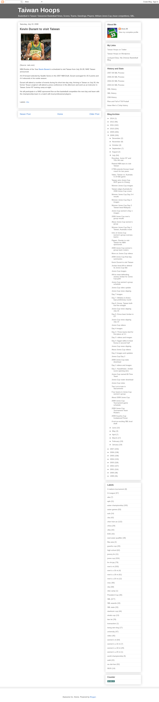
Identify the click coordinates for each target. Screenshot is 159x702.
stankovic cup (112, 611)
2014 (112, 118)
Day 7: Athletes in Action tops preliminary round (121, 299)
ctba (109, 530)
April (114, 435)
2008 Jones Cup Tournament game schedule (120, 403)
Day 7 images (117, 294)
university (111, 632)
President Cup (113, 595)
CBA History (112, 97)
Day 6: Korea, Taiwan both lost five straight (122, 304)
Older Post (94, 114)
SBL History (111, 93)
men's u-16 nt (112, 570)
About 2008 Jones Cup (121, 397)
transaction (111, 623)
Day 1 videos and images (122, 365)
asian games (112, 509)
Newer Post (25, 114)
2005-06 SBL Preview (115, 77)
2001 (112, 469)
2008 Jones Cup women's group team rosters (122, 249)
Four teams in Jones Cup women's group (122, 393)
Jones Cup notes (118, 383)
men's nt (110, 566)
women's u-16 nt (113, 644)
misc (109, 583)
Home (60, 114)
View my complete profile (128, 32)
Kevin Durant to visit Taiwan (122, 262)
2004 (112, 459)
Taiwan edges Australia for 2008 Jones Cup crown (122, 190)
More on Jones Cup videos (122, 253)
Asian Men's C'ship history (117, 105)
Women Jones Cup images (122, 186)
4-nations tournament (115, 489)
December (116, 138)
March (115, 438)
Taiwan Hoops (39, 10)
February (116, 441)
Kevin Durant (44, 69)
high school (111, 550)
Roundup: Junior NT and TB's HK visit (121, 159)
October (115, 145)
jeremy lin (111, 554)
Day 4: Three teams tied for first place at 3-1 (122, 333)
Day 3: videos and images (122, 337)
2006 (112, 452)
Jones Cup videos (119, 325)
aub (108, 513)
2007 (112, 449)
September (116, 148)
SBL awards (112, 603)
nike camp (111, 591)
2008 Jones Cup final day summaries (122, 258)
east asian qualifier (114, 538)
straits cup (111, 615)
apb (108, 501)
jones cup (111, 558)
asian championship (115, 505)
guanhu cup (112, 546)
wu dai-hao (111, 664)
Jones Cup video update (121, 288)
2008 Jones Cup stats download (120, 361)
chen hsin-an (112, 522)
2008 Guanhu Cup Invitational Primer (120, 417)
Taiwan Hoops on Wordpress (118, 54)
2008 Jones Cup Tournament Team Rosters (120, 410)
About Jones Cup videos (121, 350)
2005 (112, 456)
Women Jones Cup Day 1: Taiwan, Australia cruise (122, 228)
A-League (111, 493)
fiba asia (110, 542)
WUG (109, 668)
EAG (109, 534)
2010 (112, 129)
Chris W (124, 29)
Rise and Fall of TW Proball (118, 101)
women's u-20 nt (113, 652)
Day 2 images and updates (122, 353)
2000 (112, 473)
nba (27, 102)
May (114, 431)
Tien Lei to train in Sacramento (119, 387)
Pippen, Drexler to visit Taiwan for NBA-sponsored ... (120, 242)
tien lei (109, 619)
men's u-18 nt (112, 575)
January (115, 445)
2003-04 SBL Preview (115, 85)
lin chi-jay (111, 562)
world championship (115, 656)
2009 (112, 132)
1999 (112, 476)
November (116, 142)
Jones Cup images (119, 271)
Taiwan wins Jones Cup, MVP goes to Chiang (121, 181)
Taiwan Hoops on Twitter (117, 50)
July (114, 155)
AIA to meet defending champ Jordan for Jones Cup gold (122, 277)
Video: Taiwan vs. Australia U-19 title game (122, 176)
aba (108, 497)
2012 (112, 122)
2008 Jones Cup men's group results (121, 217)
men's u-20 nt (112, 579)
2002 (112, 466)
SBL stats (111, 607)
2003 (112, 462)
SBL (109, 599)
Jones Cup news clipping (121, 291)
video (109, 636)
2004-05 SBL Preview (115, 81)
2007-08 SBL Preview (115, 73)
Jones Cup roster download (122, 380)
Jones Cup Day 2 (118, 356)
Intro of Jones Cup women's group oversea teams (122, 235)
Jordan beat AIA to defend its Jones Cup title (122, 267)
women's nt (111, 640)
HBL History (112, 89)
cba (108, 518)
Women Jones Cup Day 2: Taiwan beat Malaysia (122, 206)
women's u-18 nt (113, 648)
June (114, 428)
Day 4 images (117, 328)
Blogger (93, 697)
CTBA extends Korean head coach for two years (123, 170)
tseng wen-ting (113, 628)
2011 (112, 125)
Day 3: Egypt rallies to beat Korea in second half (122, 342)
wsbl (109, 660)
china (109, 526)
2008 (112, 135)
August (115, 152)
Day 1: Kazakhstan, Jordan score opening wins (122, 370)
